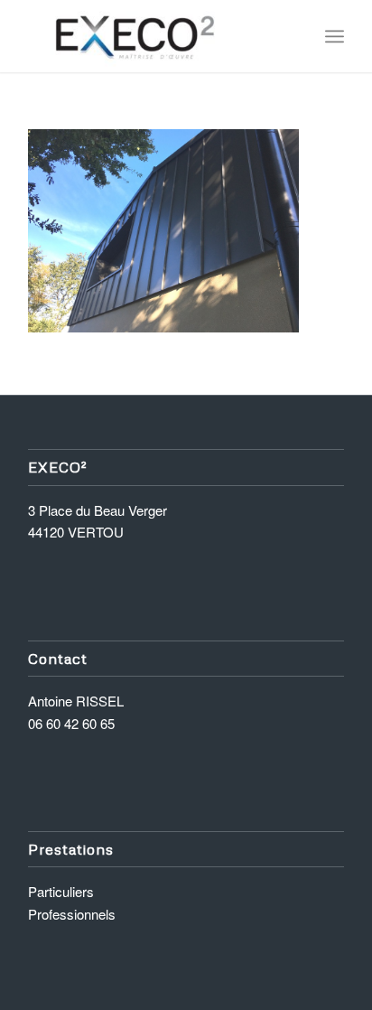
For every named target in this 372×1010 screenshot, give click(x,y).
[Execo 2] (154, 36)
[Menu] (334, 36)
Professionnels (72, 913)
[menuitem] (334, 36)
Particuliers (61, 891)
